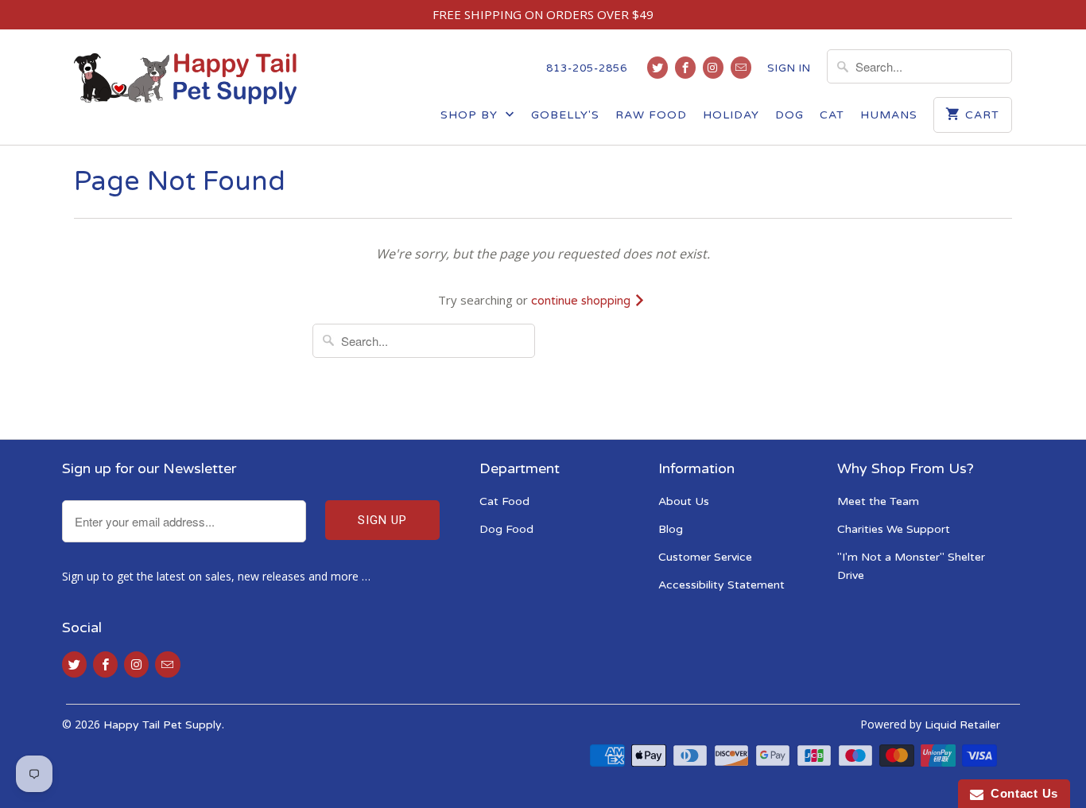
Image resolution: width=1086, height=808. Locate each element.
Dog (789, 115)
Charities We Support (893, 529)
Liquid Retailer (962, 725)
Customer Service (705, 557)
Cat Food (504, 501)
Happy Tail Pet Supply (162, 725)
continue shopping (582, 300)
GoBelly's (565, 115)
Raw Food (651, 115)
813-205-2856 (586, 68)
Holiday (731, 115)
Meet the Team (878, 501)
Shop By (471, 115)
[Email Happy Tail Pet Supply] (741, 67)
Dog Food (506, 529)
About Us (683, 501)
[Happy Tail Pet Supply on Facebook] (685, 67)
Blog (670, 529)
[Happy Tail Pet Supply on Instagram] (713, 67)
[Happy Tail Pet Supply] (185, 78)
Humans (888, 115)
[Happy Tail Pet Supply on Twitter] (657, 67)
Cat (832, 115)
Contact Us (1020, 793)
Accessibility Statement (721, 585)
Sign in (789, 68)
